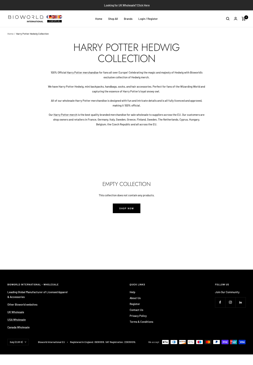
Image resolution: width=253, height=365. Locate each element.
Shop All (113, 18)
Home (98, 18)
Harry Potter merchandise (83, 72)
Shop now (126, 208)
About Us (135, 298)
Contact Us (136, 309)
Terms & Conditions (141, 321)
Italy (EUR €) (16, 342)
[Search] (227, 18)
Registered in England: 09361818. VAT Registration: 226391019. (103, 342)
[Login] (235, 18)
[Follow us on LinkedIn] (240, 302)
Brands (128, 18)
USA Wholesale (16, 319)
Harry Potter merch (65, 114)
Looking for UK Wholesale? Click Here (127, 5)
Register (135, 304)
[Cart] (244, 19)
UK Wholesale (15, 312)
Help (132, 292)
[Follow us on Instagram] (230, 302)
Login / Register (148, 18)
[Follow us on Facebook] (220, 302)
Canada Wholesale (18, 327)
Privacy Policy (138, 315)
